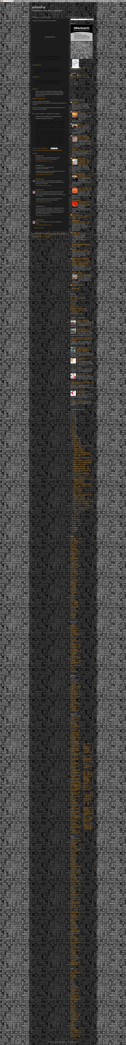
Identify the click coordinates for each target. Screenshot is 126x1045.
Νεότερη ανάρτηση (38, 233)
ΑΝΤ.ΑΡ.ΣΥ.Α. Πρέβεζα (76, 889)
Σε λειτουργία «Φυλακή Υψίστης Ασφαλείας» (87, 766)
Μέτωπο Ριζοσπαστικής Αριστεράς (74, 1010)
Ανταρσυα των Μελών (76, 541)
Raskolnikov (73, 609)
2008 (73, 529)
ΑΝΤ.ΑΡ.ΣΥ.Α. (74, 970)
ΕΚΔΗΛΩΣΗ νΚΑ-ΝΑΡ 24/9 (79, 464)
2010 (73, 436)
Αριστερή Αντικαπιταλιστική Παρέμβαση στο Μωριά (75, 759)
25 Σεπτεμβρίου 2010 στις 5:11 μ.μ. (44, 201)
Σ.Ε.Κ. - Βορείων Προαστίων (74, 960)
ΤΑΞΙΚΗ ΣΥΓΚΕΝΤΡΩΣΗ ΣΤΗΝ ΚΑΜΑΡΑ (82, 499)
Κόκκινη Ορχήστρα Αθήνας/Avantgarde (75, 931)
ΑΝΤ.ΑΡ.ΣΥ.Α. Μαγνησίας (74, 875)
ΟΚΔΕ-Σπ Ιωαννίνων (75, 957)
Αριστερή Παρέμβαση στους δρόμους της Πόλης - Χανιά (75, 789)
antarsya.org (38, 65)
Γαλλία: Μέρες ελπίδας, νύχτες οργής (80, 150)
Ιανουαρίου (76, 525)
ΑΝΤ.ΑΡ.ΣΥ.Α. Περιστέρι (74, 887)
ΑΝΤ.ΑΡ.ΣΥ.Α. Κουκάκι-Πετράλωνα (75, 869)
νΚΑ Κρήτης (73, 952)
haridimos (38, 189)
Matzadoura (73, 708)
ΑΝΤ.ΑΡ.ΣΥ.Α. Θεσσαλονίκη (74, 858)
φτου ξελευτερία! (76, 200)
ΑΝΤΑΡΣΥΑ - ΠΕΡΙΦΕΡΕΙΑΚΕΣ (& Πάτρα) (82, 473)
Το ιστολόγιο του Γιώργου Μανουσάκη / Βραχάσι (76, 703)
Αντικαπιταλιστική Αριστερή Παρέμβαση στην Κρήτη (75, 754)
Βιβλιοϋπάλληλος (75, 628)
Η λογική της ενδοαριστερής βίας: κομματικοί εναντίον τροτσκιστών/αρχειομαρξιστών (81, 222)
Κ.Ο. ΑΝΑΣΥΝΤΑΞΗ (75, 996)
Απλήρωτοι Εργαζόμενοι (73, 626)
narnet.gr (37, 76)
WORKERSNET (74, 671)
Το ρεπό (72, 668)
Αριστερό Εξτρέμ (74, 546)
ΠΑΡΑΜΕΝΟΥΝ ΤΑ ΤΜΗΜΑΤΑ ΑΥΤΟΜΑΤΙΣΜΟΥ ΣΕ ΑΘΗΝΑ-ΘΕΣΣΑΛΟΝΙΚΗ (82, 383)
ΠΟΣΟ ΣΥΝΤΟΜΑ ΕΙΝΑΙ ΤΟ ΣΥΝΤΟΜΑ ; (82, 460)
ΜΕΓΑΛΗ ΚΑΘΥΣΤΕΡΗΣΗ (79, 477)
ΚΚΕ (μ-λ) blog (74, 925)
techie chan (73, 613)
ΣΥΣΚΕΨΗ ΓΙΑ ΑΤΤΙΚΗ (78, 448)
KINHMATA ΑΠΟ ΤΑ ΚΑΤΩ (78, 174)
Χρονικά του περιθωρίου (73, 588)
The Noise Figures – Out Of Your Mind (80, 250)
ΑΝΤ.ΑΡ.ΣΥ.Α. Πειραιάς (76, 885)
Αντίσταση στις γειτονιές (74, 544)
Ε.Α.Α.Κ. (72, 978)
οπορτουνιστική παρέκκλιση (74, 571)
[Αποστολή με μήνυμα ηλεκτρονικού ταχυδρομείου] (51, 148)
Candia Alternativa (75, 706)
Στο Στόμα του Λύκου (75, 579)
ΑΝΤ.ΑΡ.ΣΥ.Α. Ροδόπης (74, 892)
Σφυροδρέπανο (76, 123)
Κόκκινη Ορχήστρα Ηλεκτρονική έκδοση (75, 999)
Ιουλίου (75, 513)
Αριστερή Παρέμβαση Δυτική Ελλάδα (75, 770)
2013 (73, 430)
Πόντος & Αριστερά (75, 577)
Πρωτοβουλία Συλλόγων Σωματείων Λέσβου (76, 641)
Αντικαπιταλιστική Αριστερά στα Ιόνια (75, 746)
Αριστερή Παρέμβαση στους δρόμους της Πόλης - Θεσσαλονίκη (76, 785)
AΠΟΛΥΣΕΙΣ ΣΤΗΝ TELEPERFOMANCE (82, 462)
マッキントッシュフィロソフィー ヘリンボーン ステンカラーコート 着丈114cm (88, 794)
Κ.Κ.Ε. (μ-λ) (73, 994)
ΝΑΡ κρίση (73, 948)
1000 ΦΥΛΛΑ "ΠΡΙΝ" (77, 491)
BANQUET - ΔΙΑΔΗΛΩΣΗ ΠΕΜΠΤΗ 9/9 (82, 503)
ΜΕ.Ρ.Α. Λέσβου (74, 940)
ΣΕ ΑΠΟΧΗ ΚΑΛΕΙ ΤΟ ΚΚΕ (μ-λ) (80, 466)
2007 (73, 531)
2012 (73, 432)
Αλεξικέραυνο (74, 623)
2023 (73, 413)
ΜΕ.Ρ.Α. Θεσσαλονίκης (74, 936)
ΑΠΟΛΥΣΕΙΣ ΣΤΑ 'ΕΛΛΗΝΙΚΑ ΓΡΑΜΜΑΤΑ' (82, 484)
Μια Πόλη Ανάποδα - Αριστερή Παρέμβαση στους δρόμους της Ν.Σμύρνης (75, 817)
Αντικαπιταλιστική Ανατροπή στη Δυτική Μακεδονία (75, 738)
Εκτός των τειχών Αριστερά (42, 150)
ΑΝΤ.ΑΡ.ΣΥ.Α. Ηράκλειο (74, 852)
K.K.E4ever (75, 187)
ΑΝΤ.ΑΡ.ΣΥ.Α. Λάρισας (76, 871)
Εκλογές (72, 296)
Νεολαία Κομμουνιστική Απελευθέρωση (74, 1018)
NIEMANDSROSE (75, 607)
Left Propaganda (74, 602)
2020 (73, 417)
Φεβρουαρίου (76, 523)
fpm (70, 1042)
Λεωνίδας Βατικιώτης (75, 565)
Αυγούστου (76, 511)
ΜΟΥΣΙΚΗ (73, 306)
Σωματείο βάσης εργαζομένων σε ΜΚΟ (76, 657)
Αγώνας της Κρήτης (75, 679)
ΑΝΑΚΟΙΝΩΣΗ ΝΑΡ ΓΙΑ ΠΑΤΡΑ (80, 475)
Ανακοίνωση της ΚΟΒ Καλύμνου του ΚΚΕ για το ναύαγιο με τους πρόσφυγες (85, 189)
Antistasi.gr (73, 590)
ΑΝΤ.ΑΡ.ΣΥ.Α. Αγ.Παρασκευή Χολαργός (74, 843)
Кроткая (72, 617)
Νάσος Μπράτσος (75, 569)
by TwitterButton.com (75, 69)
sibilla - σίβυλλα (74, 611)
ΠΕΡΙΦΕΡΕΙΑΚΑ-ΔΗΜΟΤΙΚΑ (55, 150)
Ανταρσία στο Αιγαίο (75, 732)
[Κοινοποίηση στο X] (54, 148)
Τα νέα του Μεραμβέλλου (74, 700)
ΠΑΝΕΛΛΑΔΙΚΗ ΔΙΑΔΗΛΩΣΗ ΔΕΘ (81, 509)
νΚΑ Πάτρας (73, 954)
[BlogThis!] (53, 148)
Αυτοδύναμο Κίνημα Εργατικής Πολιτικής (75, 903)
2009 (73, 527)
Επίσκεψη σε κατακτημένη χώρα (87, 751)
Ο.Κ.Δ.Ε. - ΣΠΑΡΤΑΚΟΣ (74, 1025)
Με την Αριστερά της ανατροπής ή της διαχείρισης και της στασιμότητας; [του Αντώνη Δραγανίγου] (88, 826)
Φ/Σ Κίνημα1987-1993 (76, 313)
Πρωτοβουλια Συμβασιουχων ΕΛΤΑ (75, 644)
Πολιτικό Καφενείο (75, 1030)
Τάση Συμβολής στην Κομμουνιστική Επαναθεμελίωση (75, 963)
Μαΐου (75, 517)
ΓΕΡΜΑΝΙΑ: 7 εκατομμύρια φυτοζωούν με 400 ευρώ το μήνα (87, 787)
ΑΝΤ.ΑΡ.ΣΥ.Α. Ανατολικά (74, 847)
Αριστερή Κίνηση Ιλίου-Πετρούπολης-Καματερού (75, 764)
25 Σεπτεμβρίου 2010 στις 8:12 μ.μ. (44, 225)
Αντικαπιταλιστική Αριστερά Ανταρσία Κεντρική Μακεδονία (75, 742)
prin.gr (36, 88)
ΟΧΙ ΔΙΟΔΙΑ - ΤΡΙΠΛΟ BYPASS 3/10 (81, 452)
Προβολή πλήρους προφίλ (83, 77)
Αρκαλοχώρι (73, 681)
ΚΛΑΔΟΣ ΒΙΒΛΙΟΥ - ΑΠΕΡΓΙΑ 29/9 (81, 468)
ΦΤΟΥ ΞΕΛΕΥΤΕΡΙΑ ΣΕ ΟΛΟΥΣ (75, 585)
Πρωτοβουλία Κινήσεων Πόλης (74, 824)
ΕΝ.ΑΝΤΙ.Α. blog (74, 909)
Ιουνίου (75, 515)
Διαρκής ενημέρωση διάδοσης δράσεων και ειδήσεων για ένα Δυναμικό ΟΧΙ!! (81, 216)
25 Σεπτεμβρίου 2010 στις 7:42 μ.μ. (44, 215)
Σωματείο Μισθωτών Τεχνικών (78, 310)
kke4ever (73, 599)
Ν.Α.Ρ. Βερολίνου (74, 945)
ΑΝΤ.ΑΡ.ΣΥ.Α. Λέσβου (75, 873)
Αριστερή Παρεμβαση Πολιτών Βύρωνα (75, 779)
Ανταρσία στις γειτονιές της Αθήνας (75, 730)
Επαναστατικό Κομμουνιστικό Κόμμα (76, 912)
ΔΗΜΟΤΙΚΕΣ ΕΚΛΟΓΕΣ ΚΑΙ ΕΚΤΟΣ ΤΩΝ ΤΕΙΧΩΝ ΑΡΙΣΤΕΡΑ (82, 480)
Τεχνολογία (73, 311)
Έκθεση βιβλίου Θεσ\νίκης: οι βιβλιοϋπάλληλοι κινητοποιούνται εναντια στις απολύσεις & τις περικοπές (87, 780)
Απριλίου (75, 519)
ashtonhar (39, 7)
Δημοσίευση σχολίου (39, 227)
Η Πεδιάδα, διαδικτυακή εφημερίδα (76, 685)
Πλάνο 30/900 (74, 637)
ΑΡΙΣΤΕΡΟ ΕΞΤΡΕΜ (77, 273)
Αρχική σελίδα (48, 233)
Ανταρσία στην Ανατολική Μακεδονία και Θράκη (75, 726)
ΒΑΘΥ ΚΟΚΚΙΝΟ (76, 111)
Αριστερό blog (74, 548)
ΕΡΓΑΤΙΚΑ (73, 301)
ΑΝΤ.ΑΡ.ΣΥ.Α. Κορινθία (76, 866)
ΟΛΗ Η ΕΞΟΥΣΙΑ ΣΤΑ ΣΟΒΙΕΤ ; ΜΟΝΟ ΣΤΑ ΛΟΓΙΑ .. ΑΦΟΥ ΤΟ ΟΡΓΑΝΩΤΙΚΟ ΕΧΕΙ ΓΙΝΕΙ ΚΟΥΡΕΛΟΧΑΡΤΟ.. (81, 339)
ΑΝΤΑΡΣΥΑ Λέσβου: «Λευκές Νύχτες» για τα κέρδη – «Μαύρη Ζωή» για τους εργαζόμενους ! (88, 820)
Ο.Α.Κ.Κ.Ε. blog (74, 955)
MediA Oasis (75, 148)
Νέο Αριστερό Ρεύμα (75, 1015)
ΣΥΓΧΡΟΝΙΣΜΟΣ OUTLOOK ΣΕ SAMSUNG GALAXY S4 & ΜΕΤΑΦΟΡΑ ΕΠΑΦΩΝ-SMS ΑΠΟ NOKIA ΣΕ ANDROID (84, 349)
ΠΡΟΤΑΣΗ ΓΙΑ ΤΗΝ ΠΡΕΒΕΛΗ (80, 498)
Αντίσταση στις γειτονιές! (78, 158)
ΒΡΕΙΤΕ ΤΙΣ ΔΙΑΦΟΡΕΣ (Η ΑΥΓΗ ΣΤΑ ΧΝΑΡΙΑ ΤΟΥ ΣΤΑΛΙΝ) (84, 330)
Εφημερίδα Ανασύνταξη (73, 923)
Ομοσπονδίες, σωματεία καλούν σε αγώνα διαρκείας (88, 748)
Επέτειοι (72, 299)
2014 (73, 428)
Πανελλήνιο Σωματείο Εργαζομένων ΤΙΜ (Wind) (75, 635)
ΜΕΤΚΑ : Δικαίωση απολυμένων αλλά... (82, 507)
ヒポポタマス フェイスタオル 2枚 (88, 803)
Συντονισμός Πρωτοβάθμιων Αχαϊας (76, 650)
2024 (73, 411)
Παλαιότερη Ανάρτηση (60, 233)
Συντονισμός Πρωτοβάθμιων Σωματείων (74, 653)
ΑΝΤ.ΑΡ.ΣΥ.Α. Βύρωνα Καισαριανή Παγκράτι (76, 849)
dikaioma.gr (73, 670)
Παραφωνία (73, 575)
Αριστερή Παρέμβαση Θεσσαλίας (75, 773)
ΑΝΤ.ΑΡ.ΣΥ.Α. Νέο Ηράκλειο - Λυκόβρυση (76, 881)
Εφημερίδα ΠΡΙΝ (74, 993)
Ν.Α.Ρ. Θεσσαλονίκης (75, 947)
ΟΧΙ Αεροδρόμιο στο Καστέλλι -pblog (75, 691)
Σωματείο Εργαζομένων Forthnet (76, 660)
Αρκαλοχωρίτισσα (75, 683)
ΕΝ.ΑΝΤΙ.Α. (73, 985)
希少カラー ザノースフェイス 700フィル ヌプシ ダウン (88, 799)
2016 (73, 425)
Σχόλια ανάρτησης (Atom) (44, 236)
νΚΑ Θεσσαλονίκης (75, 950)
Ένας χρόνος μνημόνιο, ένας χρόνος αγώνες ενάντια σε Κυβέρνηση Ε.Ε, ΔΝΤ (88, 773)
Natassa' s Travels (75, 606)
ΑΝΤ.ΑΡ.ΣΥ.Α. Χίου (75, 897)
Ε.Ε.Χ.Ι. (72, 981)
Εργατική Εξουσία (75, 987)
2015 (73, 427)
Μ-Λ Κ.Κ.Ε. (73, 1004)
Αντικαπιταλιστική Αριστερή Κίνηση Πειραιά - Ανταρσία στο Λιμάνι (75, 749)
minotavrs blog (74, 604)
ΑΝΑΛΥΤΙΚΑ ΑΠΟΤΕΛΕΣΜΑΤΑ (78, 400)
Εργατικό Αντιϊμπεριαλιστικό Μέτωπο (75, 990)
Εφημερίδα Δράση (75, 630)
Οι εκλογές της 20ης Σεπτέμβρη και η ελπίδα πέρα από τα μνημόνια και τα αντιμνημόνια (84, 202)
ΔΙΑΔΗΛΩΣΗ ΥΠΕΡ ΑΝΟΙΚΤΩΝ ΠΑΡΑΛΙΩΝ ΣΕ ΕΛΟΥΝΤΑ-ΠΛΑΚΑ (83, 495)
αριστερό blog (75, 232)
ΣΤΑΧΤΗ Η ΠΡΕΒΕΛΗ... (76, 367)
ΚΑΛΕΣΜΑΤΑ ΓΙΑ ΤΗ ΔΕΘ (82, 373)
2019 (73, 419)
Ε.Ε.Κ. (72, 980)
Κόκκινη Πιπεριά (74, 561)
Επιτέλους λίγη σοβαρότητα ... (83, 320)
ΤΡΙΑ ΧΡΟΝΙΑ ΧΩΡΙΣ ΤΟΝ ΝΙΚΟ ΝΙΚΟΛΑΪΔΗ (83, 501)
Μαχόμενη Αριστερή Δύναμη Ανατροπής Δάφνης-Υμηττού (75, 812)
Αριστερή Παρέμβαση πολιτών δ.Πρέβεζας (75, 782)
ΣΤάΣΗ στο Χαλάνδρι (75, 832)
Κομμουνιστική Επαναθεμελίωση (75, 563)
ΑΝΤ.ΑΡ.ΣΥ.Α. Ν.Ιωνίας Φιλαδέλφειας (76, 878)
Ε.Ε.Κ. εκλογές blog (75, 905)
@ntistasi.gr (75, 214)
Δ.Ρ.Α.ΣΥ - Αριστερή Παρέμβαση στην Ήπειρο (75, 793)
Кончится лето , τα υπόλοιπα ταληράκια (81, 103)
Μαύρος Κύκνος (74, 567)
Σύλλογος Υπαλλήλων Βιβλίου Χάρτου (76, 647)
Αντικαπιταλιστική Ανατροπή (79, 135)
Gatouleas (74, 249)
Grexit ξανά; (86, 763)
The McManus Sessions (74, 615)
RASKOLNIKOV (76, 220)
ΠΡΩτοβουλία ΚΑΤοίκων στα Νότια (75, 821)
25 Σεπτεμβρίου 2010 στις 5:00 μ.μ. (44, 185)
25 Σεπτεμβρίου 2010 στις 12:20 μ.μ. (44, 174)
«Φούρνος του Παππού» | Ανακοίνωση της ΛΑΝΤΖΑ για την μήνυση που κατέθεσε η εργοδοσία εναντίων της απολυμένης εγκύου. (84, 162)
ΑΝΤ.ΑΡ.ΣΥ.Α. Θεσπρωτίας (74, 855)
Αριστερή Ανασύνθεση (76, 972)
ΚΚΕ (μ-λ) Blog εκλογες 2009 (74, 928)
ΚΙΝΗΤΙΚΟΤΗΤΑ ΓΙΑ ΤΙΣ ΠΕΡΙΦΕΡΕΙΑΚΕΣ (82, 505)
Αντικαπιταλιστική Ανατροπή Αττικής (75, 734)
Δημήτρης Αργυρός (75, 551)
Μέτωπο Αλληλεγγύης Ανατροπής (76, 943)
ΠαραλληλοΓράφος (75, 573)
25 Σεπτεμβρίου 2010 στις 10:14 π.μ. (44, 161)
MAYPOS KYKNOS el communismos (81, 244)
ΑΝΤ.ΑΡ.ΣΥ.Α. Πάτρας (75, 883)
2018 (73, 421)
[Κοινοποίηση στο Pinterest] (57, 148)
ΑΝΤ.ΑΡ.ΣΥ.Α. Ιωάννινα (74, 861)
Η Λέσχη (72, 556)
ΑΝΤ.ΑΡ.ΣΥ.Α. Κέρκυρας (74, 864)
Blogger (76, 1042)
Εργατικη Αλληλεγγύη (40, 98)
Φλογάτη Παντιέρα (76, 245)
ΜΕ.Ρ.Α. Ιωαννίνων (75, 938)
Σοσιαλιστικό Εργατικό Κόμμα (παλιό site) (76, 1035)
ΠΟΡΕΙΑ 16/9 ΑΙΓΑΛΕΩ (78, 482)
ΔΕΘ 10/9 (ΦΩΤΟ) (77, 493)
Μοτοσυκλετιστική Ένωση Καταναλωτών (76, 1013)
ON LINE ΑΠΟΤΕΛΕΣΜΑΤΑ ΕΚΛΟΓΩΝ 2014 (83, 392)
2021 (73, 415)
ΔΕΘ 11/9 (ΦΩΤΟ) (77, 489)
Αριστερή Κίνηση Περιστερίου (74, 767)
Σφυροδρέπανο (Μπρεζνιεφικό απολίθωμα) (74, 582)
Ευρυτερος (38, 179)
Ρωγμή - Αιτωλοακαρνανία (75, 830)
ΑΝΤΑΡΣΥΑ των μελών (77, 285)
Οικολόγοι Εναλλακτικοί (73, 1028)
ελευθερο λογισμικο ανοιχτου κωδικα (75, 554)
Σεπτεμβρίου (76, 444)
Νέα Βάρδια (73, 632)
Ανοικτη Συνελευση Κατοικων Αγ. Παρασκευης (75, 722)
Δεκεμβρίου (76, 438)
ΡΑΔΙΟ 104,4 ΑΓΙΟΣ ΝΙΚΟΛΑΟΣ (75, 697)
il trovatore (73, 597)
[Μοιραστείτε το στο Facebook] (55, 148)
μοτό (72, 305)
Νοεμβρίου (76, 440)
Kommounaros (74, 600)
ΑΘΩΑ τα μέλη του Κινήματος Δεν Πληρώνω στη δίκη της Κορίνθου (84, 176)
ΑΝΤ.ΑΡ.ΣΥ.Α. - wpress (76, 840)
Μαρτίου (75, 521)
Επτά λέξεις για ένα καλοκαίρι (84, 113)
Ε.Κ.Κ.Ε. (72, 983)
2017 (73, 423)
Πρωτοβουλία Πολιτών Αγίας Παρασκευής (76, 827)
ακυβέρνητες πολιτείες (76, 538)
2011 (73, 434)
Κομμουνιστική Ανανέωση (74, 1002)
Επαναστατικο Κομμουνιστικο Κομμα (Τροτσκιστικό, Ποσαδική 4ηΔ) (76, 916)
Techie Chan (75, 102)
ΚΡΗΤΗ (72, 303)
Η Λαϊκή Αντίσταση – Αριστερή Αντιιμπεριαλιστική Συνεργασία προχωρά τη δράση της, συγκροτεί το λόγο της (88, 758)
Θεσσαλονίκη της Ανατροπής (75, 803)
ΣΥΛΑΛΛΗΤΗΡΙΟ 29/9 (78, 450)
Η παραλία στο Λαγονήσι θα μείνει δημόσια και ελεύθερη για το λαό (84, 138)
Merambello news (75, 710)
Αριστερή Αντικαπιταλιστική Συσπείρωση (75, 975)
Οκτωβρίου (76, 442)
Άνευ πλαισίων (74, 540)
